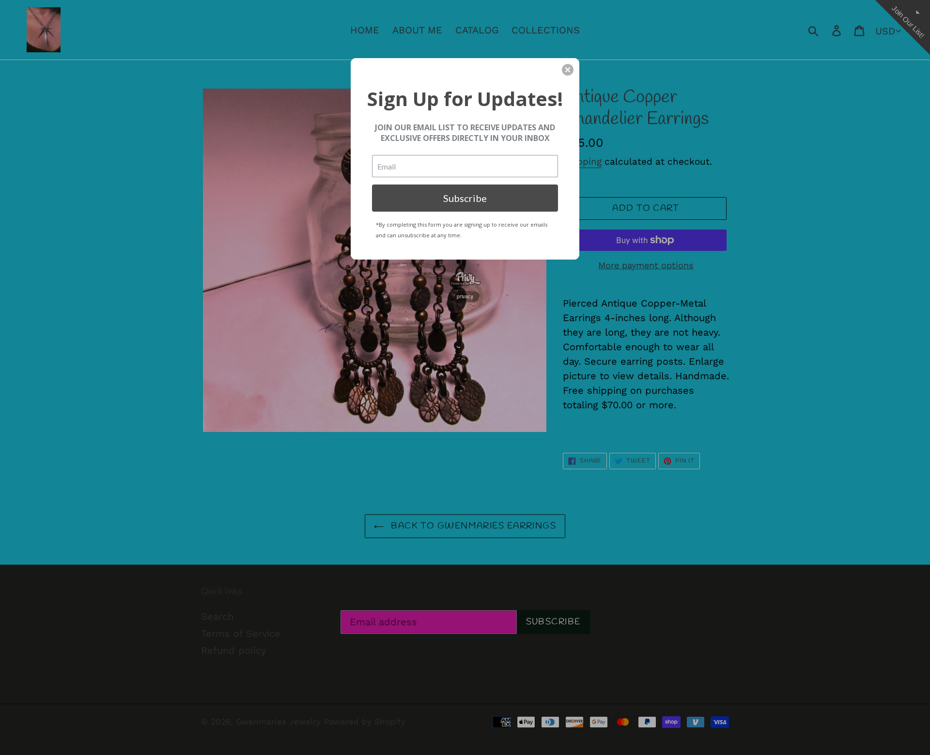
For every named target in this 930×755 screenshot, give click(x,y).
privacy (465, 296)
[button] (568, 70)
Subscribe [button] (465, 198)
